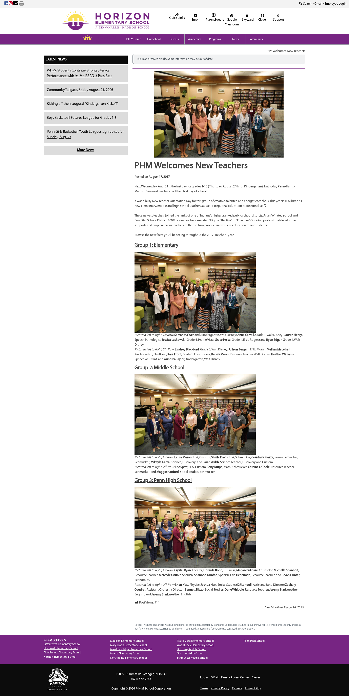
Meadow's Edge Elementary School (131, 649)
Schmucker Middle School (192, 657)
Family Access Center (235, 677)
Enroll (195, 19)
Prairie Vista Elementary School (195, 640)
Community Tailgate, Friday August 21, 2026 (80, 90)
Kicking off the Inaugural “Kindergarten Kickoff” (82, 104)
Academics (194, 39)
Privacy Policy (220, 688)
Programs (215, 39)
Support (278, 19)
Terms (204, 688)
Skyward (247, 19)
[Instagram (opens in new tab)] (11, 4)
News (235, 39)
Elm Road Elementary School (61, 648)
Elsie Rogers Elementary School (62, 652)
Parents (174, 39)
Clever (262, 19)
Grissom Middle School (190, 653)
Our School (154, 39)
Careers (237, 688)
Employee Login (336, 3)
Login (204, 677)
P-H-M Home (133, 39)
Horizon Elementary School (60, 656)
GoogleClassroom (232, 22)
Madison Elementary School (127, 640)
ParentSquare (214, 19)
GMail (215, 677)
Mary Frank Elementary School (128, 645)
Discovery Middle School (191, 649)
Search (307, 3)
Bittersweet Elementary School (62, 644)
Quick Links (177, 18)
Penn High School (254, 640)
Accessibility (253, 688)
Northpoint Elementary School (128, 657)
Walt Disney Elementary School (195, 645)
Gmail (318, 3)
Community (256, 39)
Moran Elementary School (125, 653)
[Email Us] (15, 4)
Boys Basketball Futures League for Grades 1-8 (82, 118)
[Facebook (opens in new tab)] (6, 4)
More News (85, 150)
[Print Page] (21, 4)
